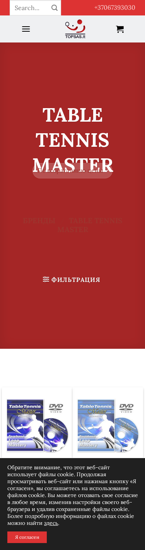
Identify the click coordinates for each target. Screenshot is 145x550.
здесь (51, 522)
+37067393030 (114, 7)
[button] (26, 28)
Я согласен (27, 537)
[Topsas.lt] (75, 28)
